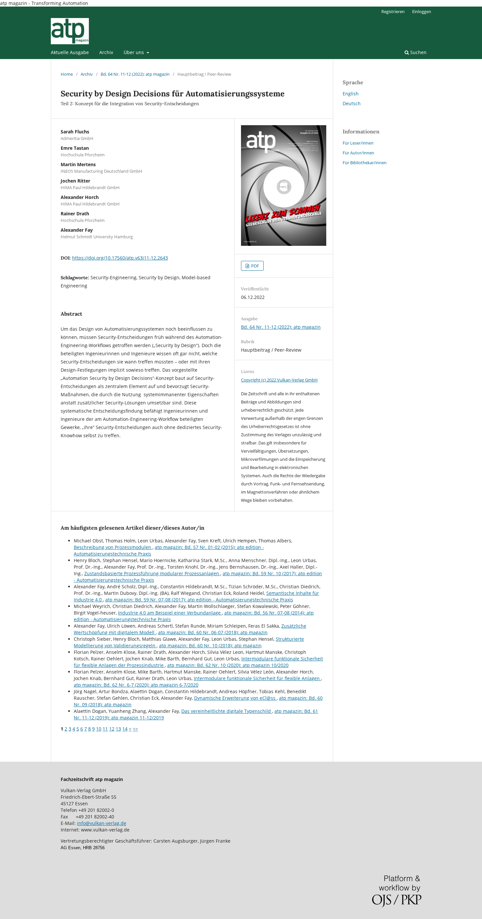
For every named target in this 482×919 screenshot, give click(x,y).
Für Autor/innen (358, 153)
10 (98, 729)
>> (135, 729)
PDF (254, 266)
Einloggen (421, 11)
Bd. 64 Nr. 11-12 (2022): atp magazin (135, 74)
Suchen (418, 52)
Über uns (134, 52)
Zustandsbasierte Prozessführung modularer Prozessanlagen (152, 573)
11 (105, 729)
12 (111, 729)
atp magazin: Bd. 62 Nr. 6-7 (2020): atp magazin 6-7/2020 (136, 685)
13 (118, 729)
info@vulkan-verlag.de (101, 823)
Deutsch (352, 103)
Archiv (106, 52)
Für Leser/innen (358, 143)
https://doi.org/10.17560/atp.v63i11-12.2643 (120, 258)
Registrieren (393, 11)
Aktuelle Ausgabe (70, 52)
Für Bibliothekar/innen (365, 163)
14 (125, 729)
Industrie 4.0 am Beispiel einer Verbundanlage (170, 613)
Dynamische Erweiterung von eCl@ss (235, 698)
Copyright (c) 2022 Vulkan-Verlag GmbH (279, 380)
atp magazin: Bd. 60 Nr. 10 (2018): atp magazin (210, 645)
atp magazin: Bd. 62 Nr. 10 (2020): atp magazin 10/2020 (228, 665)
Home (67, 74)
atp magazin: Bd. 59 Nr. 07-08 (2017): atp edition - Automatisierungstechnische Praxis (199, 599)
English (351, 93)
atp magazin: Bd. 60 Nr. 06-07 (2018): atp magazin (213, 632)
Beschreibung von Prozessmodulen (113, 547)
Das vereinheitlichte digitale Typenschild (226, 711)
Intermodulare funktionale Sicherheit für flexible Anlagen (257, 678)
